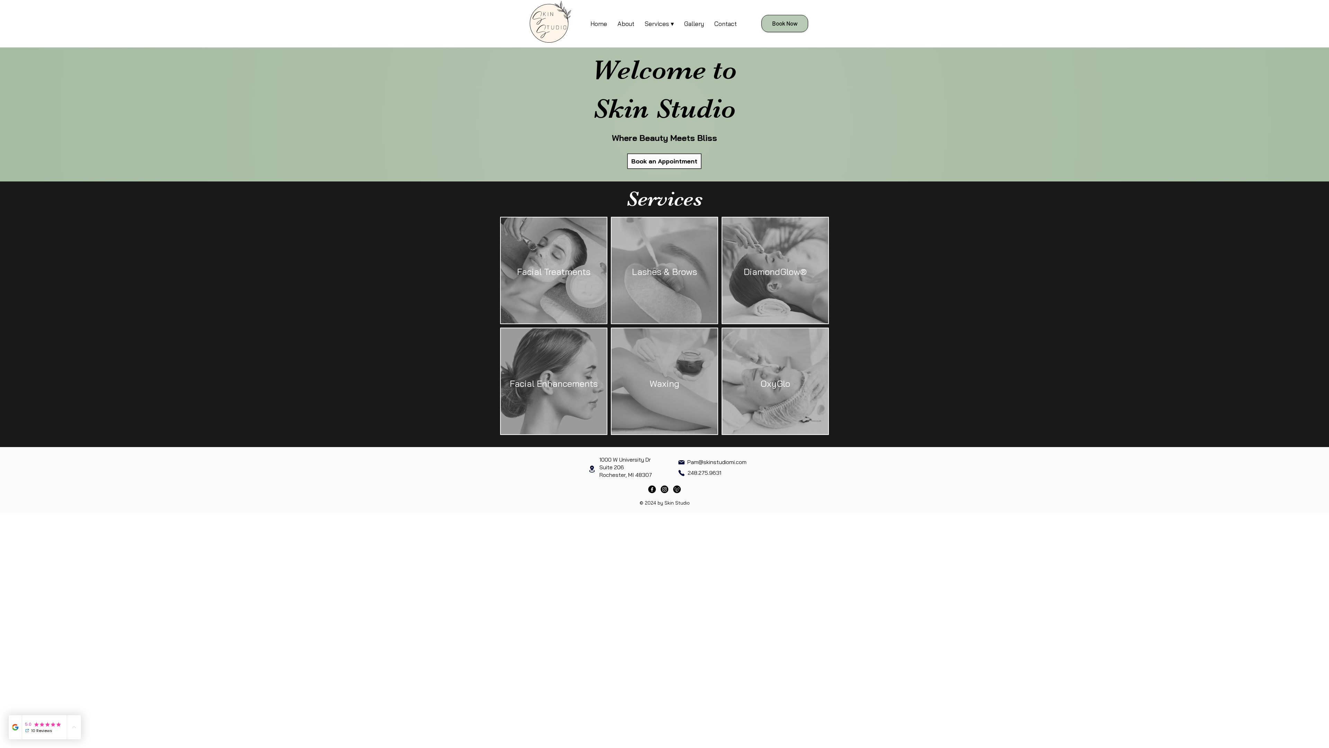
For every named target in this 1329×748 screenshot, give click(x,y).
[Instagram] (664, 489)
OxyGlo (775, 383)
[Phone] (681, 473)
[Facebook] (652, 489)
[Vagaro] (677, 489)
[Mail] (681, 462)
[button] (659, 23)
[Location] (592, 469)
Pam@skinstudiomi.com (717, 461)
